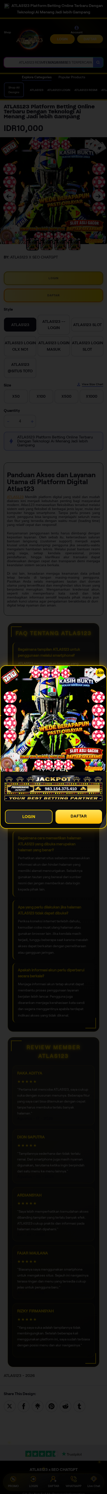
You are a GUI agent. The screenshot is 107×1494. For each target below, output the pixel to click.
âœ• (100, 672)
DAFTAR (79, 816)
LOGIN (28, 816)
